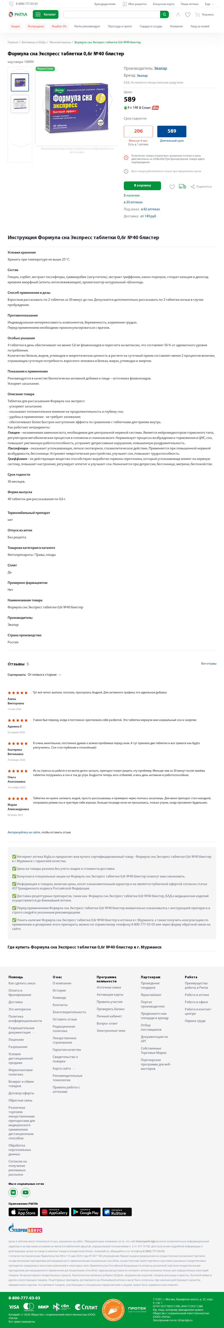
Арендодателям (105, 4)
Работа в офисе (196, 1002)
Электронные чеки (111, 1031)
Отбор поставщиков (151, 1028)
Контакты (60, 1005)
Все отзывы (208, 663)
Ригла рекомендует (87, 26)
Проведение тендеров (150, 986)
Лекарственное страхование (64, 1040)
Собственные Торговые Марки (153, 1051)
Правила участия (109, 1002)
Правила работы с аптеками (66, 1090)
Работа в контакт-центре (198, 1012)
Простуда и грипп (120, 26)
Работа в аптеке (197, 995)
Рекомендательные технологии (67, 1078)
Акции (15, 26)
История (59, 990)
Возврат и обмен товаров (21, 1084)
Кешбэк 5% (59, 26)
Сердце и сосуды (151, 26)
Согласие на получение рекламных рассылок (18, 1168)
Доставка (16, 1002)
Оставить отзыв (65, 1019)
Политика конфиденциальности (24, 1019)
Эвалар (160, 69)
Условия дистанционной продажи (21, 1059)
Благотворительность (68, 1012)
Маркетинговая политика (21, 1072)
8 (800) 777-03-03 (154, 1251)
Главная (13, 42)
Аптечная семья (109, 987)
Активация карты (110, 995)
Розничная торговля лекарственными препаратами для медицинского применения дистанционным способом (22, 1123)
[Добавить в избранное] (172, 187)
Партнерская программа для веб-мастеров (156, 1064)
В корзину (142, 185)
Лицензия (16, 1040)
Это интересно (20, 1009)
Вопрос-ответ (107, 1023)
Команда (59, 998)
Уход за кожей (200, 26)
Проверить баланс (111, 1009)
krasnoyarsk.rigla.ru (147, 1241)
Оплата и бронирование (20, 993)
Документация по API (154, 1039)
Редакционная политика (64, 1029)
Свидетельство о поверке (65, 1059)
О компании (62, 983)
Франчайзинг (151, 995)
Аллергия (176, 26)
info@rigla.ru (185, 1320)
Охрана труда (195, 1021)
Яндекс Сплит (45, 69)
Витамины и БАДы (33, 42)
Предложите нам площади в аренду (155, 1016)
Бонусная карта (163, 4)
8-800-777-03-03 (24, 1298)
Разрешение (18, 1047)
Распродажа (36, 26)
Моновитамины (60, 42)
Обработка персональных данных (20, 1150)
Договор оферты (21, 1093)
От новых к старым (32, 675)
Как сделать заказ (22, 983)
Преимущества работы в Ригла (196, 986)
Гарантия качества (67, 1050)
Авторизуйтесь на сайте (24, 832)
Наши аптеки (189, 4)
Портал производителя (152, 1004)
